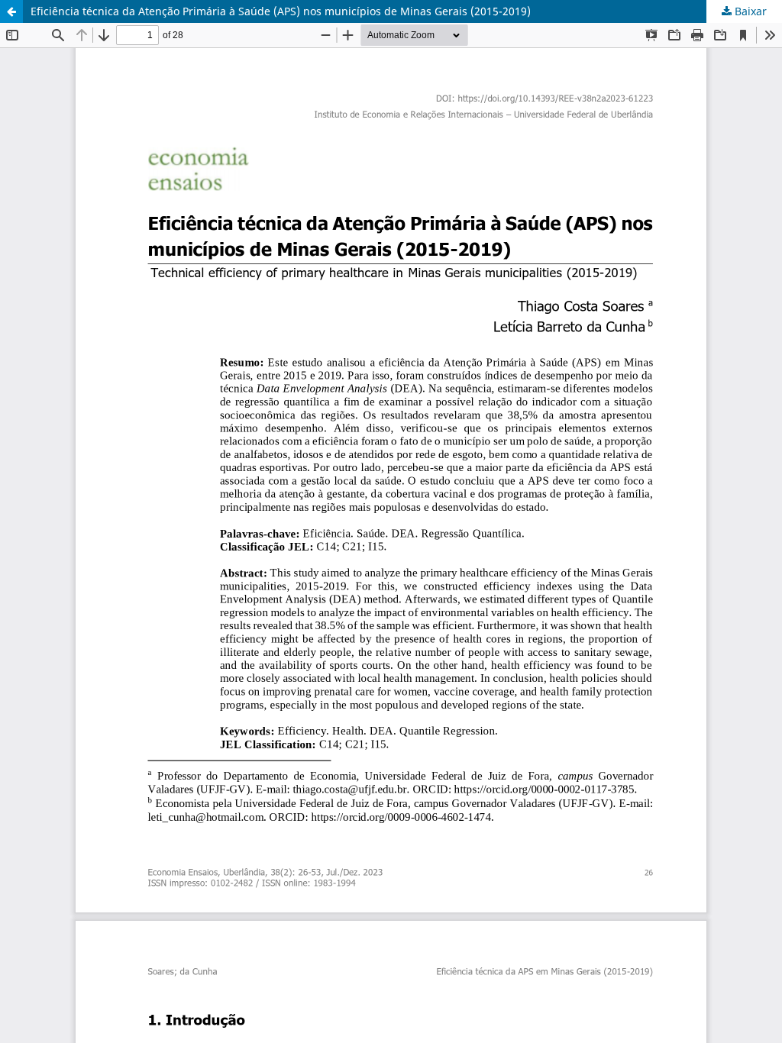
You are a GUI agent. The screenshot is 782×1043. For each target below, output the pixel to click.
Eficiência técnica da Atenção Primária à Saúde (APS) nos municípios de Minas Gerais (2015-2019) (281, 11)
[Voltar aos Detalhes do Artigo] (11, 11)
